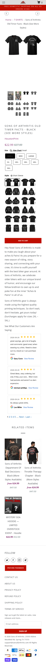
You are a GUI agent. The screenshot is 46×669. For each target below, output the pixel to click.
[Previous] (7, 14)
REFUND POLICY (13, 596)
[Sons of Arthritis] (23, 2)
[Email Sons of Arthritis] (26, 560)
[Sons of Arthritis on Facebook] (13, 560)
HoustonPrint (11, 138)
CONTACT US (11, 577)
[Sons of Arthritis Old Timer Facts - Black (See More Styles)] (23, 62)
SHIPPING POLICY (13, 602)
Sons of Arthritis (17, 636)
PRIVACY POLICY (13, 590)
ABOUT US (10, 583)
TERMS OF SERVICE (14, 609)
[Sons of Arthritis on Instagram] (20, 560)
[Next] (37, 14)
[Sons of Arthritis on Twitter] (7, 560)
